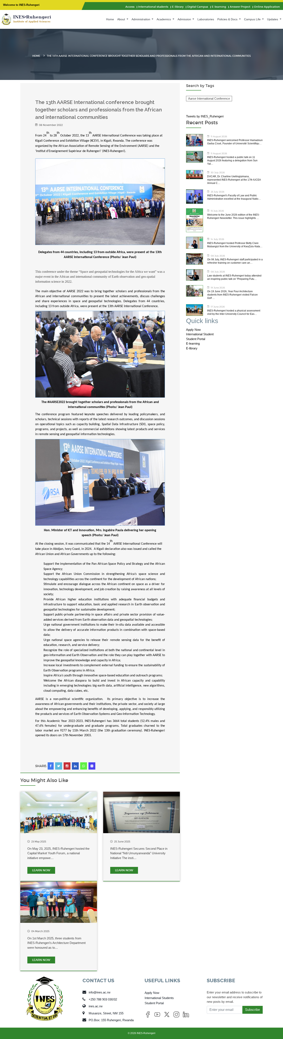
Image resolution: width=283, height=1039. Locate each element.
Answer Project (240, 6)
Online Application (267, 6)
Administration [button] (141, 19)
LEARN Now (41, 870)
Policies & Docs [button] (227, 19)
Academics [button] (164, 19)
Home (110, 19)
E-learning (219, 6)
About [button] (121, 19)
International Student (200, 334)
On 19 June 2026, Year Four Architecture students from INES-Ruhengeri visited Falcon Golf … (232, 294)
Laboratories (205, 19)
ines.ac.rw (96, 1006)
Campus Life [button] (252, 19)
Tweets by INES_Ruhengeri (205, 116)
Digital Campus (197, 6)
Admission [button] (185, 19)
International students (153, 6)
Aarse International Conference (209, 98)
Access (129, 6)
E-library (178, 6)
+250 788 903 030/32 (103, 999)
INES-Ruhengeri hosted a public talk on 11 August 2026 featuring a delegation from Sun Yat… (232, 160)
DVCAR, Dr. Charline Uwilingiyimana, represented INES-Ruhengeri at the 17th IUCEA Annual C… (234, 180)
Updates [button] (273, 19)
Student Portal (195, 339)
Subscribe (252, 1009)
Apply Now (193, 329)
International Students (159, 998)
